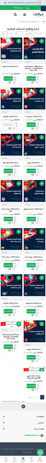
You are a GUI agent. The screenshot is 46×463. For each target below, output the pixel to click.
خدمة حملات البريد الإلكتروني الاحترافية (34, 377)
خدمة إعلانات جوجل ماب (34, 257)
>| (30, 397)
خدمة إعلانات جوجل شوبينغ (34, 209)
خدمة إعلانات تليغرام (10, 116)
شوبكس (18, 452)
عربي (28, 8)
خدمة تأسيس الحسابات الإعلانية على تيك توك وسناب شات (10, 336)
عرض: (10, 33)
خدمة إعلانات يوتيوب (33, 349)
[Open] (25, 15)
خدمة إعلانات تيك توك (11, 163)
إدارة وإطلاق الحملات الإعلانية (29, 21)
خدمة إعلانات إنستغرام (11, 66)
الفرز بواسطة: (38, 33)
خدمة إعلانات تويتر (33, 163)
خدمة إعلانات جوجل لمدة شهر (11, 210)
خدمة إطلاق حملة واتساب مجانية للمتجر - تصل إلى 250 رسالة (33, 68)
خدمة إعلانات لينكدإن (10, 303)
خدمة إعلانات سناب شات (11, 257)
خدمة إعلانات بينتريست (33, 116)
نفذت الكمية (8, 124)
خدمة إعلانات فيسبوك (34, 303)
